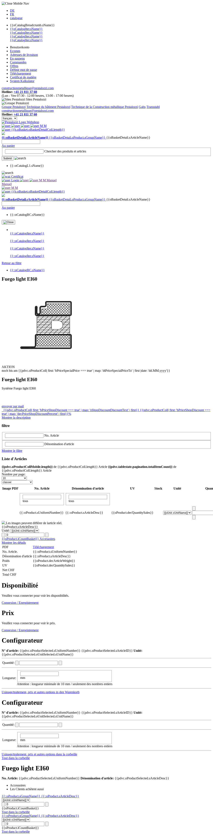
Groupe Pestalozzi (14, 107)
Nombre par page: (13, 474)
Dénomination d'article (59, 444)
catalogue (16, 18)
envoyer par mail (13, 406)
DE (12, 10)
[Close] (8, 222)
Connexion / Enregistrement (20, 602)
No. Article (51, 435)
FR (12, 14)
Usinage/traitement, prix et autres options (29, 692)
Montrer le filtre (12, 450)
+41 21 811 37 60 (25, 92)
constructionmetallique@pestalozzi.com (28, 88)
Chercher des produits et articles (65, 151)
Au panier (8, 145)
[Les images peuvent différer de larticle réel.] (4, 523)
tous (25, 501)
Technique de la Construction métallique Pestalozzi (104, 107)
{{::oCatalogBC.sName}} (27, 270)
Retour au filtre (11, 263)
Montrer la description (16, 417)
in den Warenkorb (67, 692)
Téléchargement (43, 547)
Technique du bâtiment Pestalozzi (48, 107)
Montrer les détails (14, 542)
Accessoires (47, 539)
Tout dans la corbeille (16, 758)
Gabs (142, 107)
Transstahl (153, 107)
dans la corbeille (66, 754)
